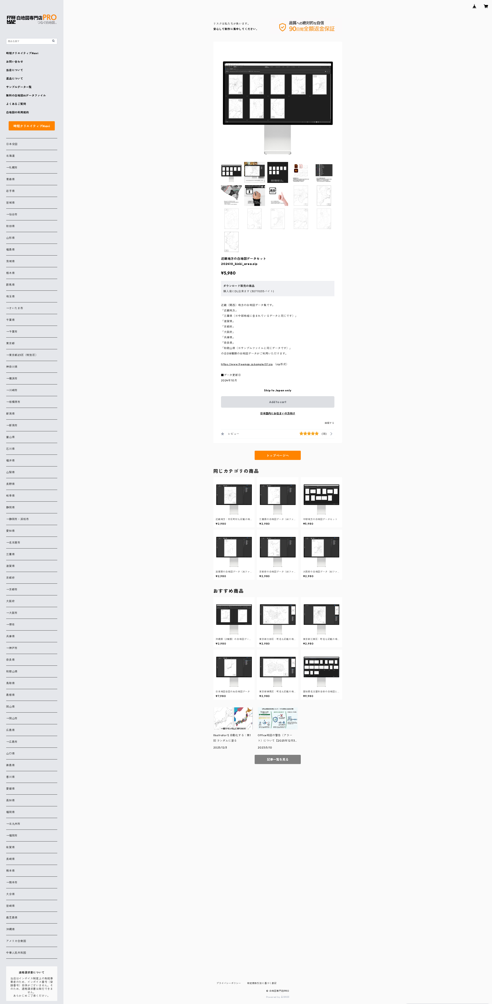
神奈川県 (11, 366)
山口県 (10, 753)
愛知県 (10, 531)
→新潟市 (11, 425)
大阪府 (10, 601)
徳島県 (10, 765)
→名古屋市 (13, 542)
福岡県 (10, 812)
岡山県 (10, 706)
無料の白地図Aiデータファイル (26, 95)
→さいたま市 (14, 308)
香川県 (10, 777)
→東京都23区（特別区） (22, 355)
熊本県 (10, 870)
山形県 (10, 238)
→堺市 (10, 624)
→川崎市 (11, 390)
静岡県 (10, 507)
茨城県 (10, 261)
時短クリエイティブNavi (22, 53)
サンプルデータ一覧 (19, 87)
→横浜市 (11, 378)
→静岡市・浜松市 (17, 519)
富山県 (10, 437)
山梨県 (10, 472)
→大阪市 (11, 613)
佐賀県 (10, 847)
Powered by (273, 997)
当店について (14, 70)
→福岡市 (11, 835)
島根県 (10, 695)
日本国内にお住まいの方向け (277, 413)
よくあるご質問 (16, 104)
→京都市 (11, 589)
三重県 (10, 554)
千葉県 (10, 320)
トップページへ (277, 455)
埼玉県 (10, 296)
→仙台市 (11, 214)
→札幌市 (11, 167)
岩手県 (10, 191)
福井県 (10, 460)
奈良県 (10, 659)
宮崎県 (10, 906)
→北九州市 (13, 824)
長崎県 (10, 859)
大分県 (10, 894)
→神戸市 (11, 648)
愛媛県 (10, 788)
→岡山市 (11, 718)
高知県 (10, 800)
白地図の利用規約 (17, 112)
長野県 (10, 484)
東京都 (10, 343)
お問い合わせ (14, 61)
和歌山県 (11, 671)
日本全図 (11, 144)
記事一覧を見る (277, 759)
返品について (14, 78)
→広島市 (11, 741)
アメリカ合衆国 (16, 941)
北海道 (10, 156)
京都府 (10, 577)
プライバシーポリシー (228, 983)
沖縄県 (10, 929)
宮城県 (10, 202)
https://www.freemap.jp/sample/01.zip (247, 364)
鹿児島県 (11, 917)
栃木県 (10, 273)
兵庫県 (10, 636)
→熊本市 (11, 882)
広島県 (10, 730)
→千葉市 (11, 331)
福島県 (10, 249)
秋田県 (10, 226)
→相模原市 (13, 402)
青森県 (10, 179)
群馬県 (10, 284)
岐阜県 (10, 495)
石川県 (10, 449)
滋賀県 (10, 566)
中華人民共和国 (16, 952)
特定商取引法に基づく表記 (262, 983)
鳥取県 (10, 683)
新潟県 (10, 413)
